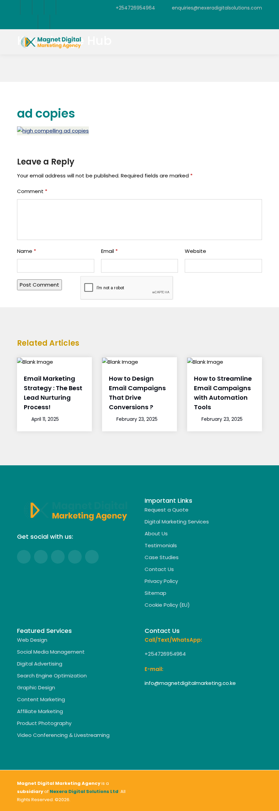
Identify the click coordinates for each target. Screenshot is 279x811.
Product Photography (44, 723)
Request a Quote (166, 509)
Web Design (32, 639)
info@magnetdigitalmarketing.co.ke (190, 683)
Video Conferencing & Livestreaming (63, 735)
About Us (156, 533)
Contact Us (159, 569)
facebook (26, 7)
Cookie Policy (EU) (167, 604)
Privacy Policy (161, 581)
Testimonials (161, 545)
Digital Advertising (39, 663)
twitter (38, 7)
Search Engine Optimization (52, 675)
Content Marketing (41, 699)
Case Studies (162, 557)
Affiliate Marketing (40, 711)
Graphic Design (36, 687)
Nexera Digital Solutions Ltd (84, 791)
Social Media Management (51, 651)
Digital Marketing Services (177, 521)
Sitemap (155, 593)
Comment (32, 191)
